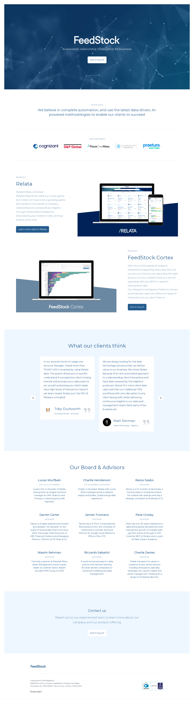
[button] (33, 397)
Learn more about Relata (32, 229)
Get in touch (97, 59)
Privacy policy (36, 691)
